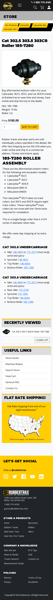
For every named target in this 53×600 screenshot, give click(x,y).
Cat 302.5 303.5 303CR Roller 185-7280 (30, 331)
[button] (35, 7)
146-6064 (25, 263)
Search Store (12, 370)
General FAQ (12, 382)
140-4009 (18, 252)
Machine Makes (14, 364)
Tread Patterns (11, 559)
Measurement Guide (14, 563)
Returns (7, 577)
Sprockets (33, 523)
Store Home (12, 358)
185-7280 (29, 267)
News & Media (11, 554)
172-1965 (23, 294)
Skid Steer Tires (11, 531)
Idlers (30, 531)
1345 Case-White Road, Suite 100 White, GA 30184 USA (20, 499)
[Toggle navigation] (20, 5)
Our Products (11, 25)
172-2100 (24, 290)
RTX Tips (32, 550)
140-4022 (23, 259)
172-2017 (32, 252)
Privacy (7, 582)
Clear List (42, 340)
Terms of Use (34, 577)
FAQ (30, 554)
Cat (11, 113)
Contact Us (11, 388)
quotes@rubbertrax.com (16, 508)
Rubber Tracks (11, 527)
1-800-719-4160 (42, 2)
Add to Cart (30, 127)
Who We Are (10, 550)
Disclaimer (33, 582)
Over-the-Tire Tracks (14, 536)
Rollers (31, 527)
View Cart (10, 376)
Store (6, 523)
